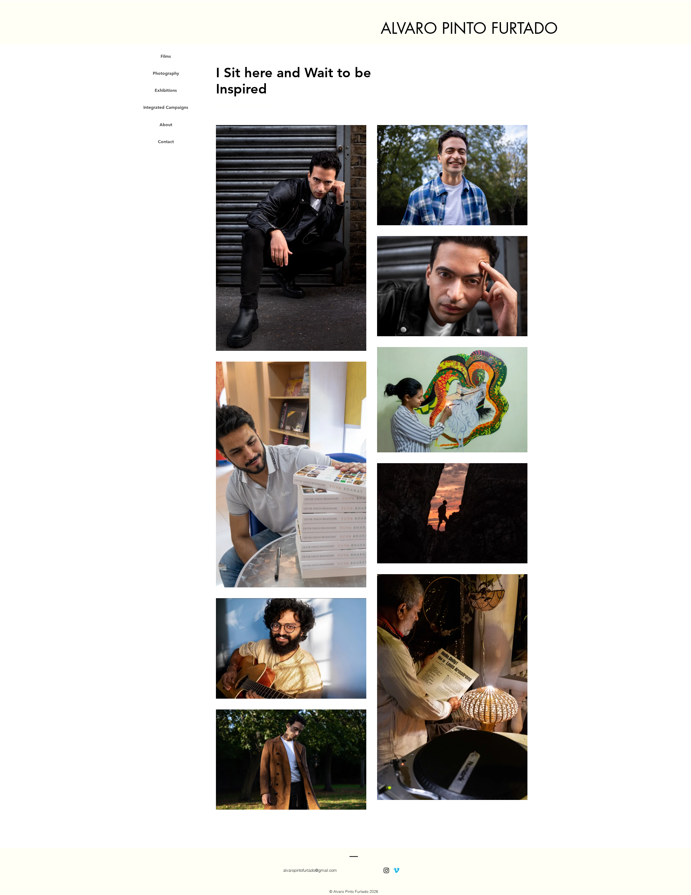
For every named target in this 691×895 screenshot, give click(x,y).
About (166, 124)
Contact (166, 141)
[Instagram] (386, 870)
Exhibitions (166, 90)
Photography (166, 73)
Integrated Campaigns (165, 107)
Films (166, 56)
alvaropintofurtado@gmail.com (310, 870)
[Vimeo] (396, 870)
